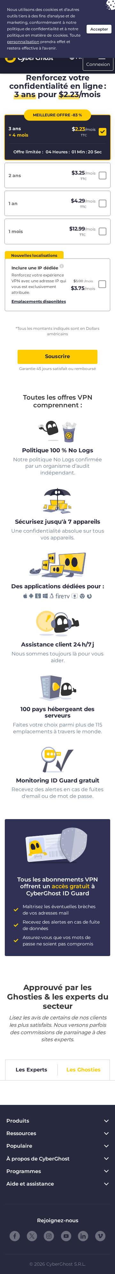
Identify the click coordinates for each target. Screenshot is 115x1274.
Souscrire (57, 356)
